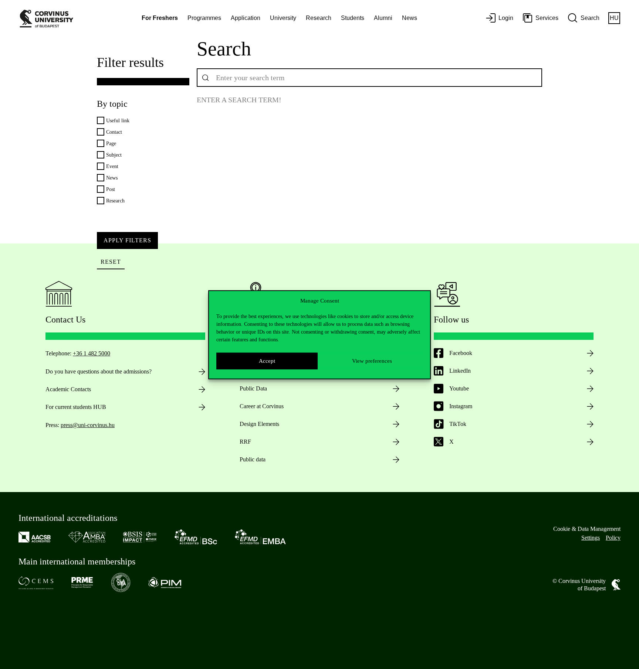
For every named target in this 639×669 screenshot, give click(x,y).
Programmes (204, 18)
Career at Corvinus (262, 406)
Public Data (253, 388)
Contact (114, 132)
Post (110, 189)
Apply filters (127, 240)
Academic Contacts (68, 389)
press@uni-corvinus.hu (88, 425)
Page (111, 143)
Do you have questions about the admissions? (98, 371)
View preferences (372, 360)
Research (318, 18)
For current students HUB (75, 407)
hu (614, 18)
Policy (613, 538)
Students (352, 18)
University (283, 18)
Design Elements (259, 424)
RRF (245, 441)
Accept (267, 360)
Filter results (130, 62)
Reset (111, 262)
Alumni (383, 18)
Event (112, 166)
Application (245, 18)
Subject (114, 155)
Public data (253, 459)
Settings (590, 538)
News (409, 18)
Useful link (117, 120)
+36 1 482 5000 (91, 353)
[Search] (206, 77)
